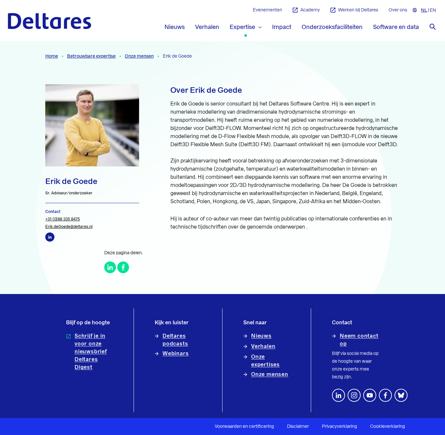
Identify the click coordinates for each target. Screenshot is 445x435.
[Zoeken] (432, 26)
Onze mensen (139, 56)
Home (51, 56)
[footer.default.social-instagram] (354, 395)
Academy (310, 10)
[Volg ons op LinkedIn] (338, 395)
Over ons (398, 10)
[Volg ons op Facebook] (385, 395)
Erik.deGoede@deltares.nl (69, 227)
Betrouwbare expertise (91, 56)
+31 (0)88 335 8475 (62, 219)
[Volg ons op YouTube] (369, 395)
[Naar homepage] (49, 21)
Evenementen (267, 10)
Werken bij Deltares (358, 10)
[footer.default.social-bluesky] (401, 395)
